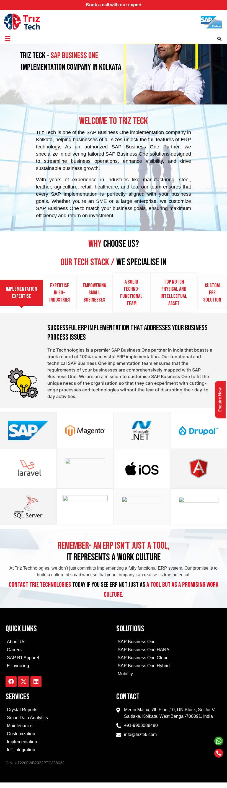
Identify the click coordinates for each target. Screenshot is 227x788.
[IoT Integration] (58, 751)
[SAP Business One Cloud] (168, 659)
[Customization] (58, 735)
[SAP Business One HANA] (168, 650)
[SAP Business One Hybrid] (168, 667)
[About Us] (58, 642)
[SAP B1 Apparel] (58, 659)
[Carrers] (58, 650)
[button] (7, 38)
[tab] (21, 293)
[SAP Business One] (168, 642)
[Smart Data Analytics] (58, 718)
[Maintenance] (58, 726)
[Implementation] (58, 743)
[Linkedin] (36, 681)
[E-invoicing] (58, 667)
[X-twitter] (23, 681)
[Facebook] (11, 681)
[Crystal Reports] (58, 710)
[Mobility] (168, 675)
